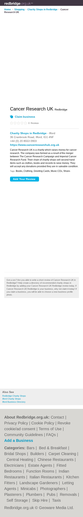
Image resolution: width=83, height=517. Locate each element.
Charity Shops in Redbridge (28, 133)
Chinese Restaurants (56, 459)
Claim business (25, 116)
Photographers (53, 489)
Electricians (14, 465)
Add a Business (18, 440)
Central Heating (20, 459)
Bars (31, 448)
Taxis (56, 500)
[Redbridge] (33, 6)
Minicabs (29, 489)
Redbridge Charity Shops (14, 396)
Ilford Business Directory (13, 402)
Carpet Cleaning (62, 454)
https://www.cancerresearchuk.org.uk (34, 144)
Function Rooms (40, 471)
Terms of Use (50, 429)
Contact (57, 417)
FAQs (51, 435)
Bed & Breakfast (53, 448)
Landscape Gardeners (39, 483)
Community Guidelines (23, 435)
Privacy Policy (16, 423)
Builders (37, 454)
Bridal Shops (15, 454)
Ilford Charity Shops (11, 399)
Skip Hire (40, 500)
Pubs (52, 494)
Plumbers (34, 494)
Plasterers (13, 494)
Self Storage (18, 500)
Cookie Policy (42, 423)
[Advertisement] (41, 344)
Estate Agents (40, 465)
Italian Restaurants (46, 477)
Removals (69, 494)
